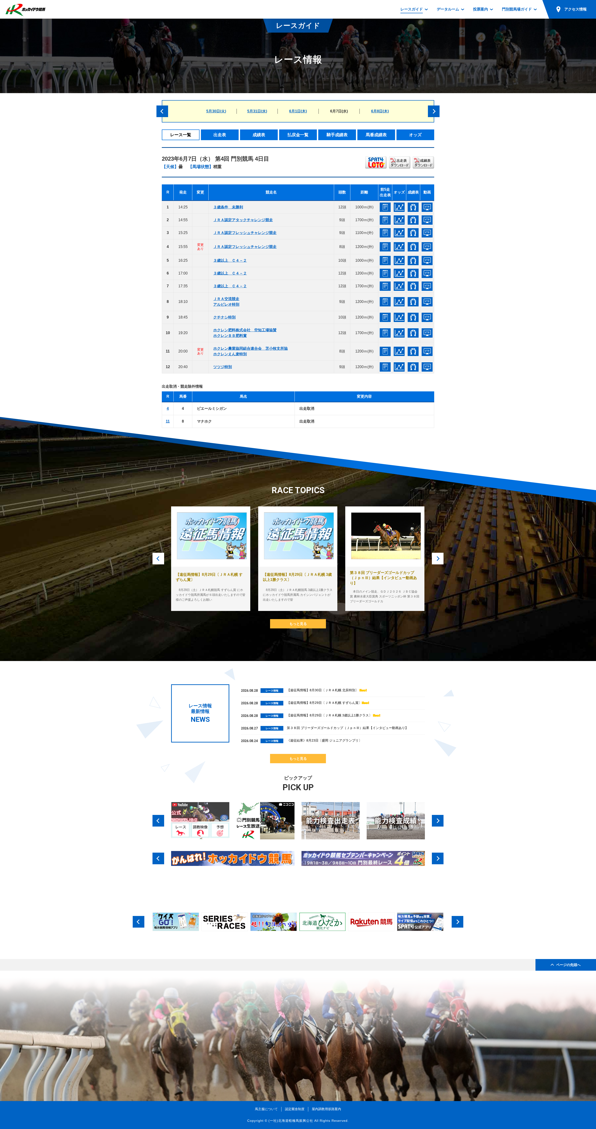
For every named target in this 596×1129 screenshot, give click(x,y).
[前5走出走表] (385, 207)
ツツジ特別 (222, 367)
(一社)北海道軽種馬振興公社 (290, 1120)
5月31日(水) (257, 111)
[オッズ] (399, 207)
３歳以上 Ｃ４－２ (230, 260)
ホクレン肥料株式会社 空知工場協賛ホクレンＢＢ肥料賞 (245, 333)
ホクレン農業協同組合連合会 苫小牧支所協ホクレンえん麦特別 (250, 351)
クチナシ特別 (224, 317)
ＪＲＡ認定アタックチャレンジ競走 (243, 220)
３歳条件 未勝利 (228, 207)
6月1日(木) (298, 111)
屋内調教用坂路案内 (326, 1109)
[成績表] (413, 207)
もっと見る (298, 624)
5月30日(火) (216, 111)
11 (168, 421)
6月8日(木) (380, 111)
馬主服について (266, 1109)
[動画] (427, 207)
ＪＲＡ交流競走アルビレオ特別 (226, 301)
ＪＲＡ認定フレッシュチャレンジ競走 (245, 233)
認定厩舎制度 (295, 1109)
